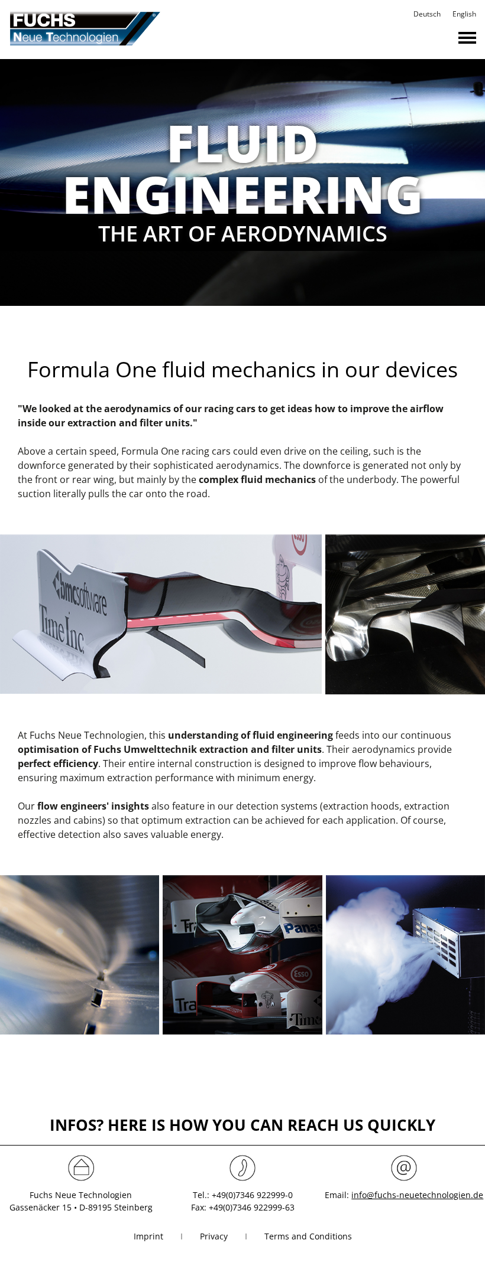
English (464, 14)
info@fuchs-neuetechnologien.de (417, 1194)
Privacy (214, 1236)
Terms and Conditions (308, 1236)
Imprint (148, 1236)
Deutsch (427, 14)
